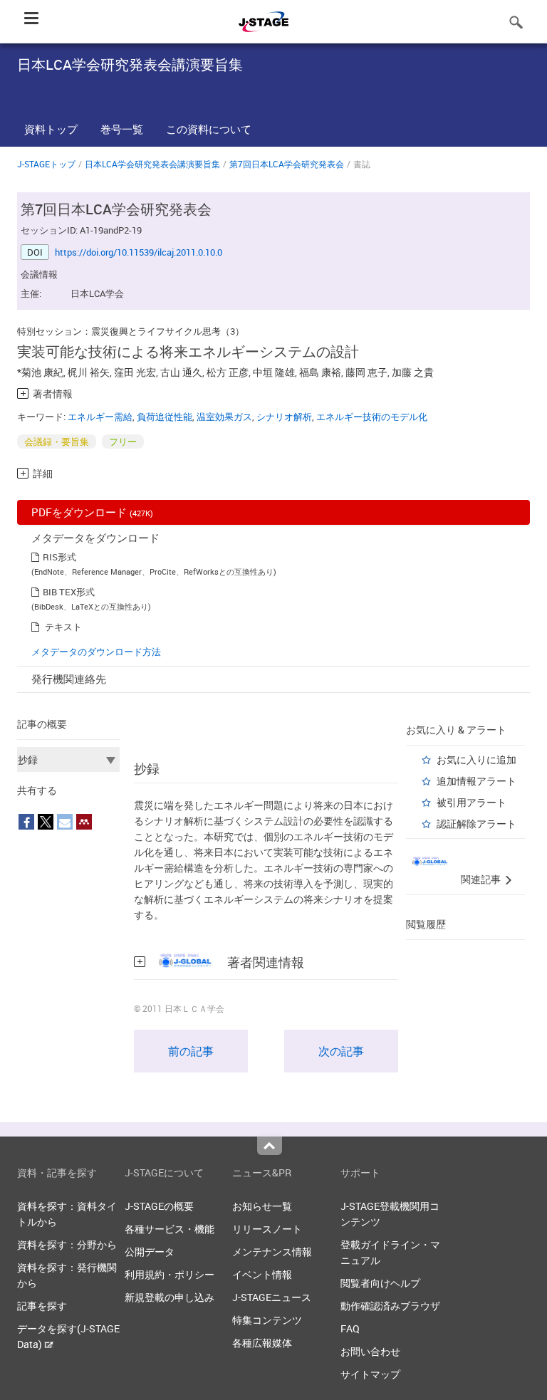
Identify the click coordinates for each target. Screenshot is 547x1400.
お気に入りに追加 (476, 759)
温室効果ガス (224, 416)
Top (269, 1146)
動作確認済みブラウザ (390, 1305)
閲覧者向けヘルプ (380, 1283)
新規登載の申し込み (169, 1297)
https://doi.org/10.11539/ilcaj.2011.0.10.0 (138, 252)
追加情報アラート (476, 781)
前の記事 (191, 1051)
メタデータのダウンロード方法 (96, 651)
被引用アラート (471, 802)
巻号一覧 (121, 129)
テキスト (63, 626)
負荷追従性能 (164, 416)
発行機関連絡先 (68, 679)
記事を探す (42, 1305)
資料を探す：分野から (67, 1244)
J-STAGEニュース (271, 1297)
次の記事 (341, 1051)
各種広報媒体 (262, 1342)
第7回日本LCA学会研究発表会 (286, 163)
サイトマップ (370, 1374)
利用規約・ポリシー (169, 1274)
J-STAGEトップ (46, 163)
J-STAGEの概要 (159, 1206)
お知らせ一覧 (262, 1206)
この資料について (208, 129)
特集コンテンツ (267, 1320)
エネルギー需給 (100, 416)
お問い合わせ (370, 1351)
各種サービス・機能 (169, 1229)
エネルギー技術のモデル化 (371, 416)
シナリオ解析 (284, 416)
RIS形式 (59, 556)
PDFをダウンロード (92, 512)
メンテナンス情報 (272, 1251)
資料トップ (51, 129)
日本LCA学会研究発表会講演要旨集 (152, 163)
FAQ (350, 1328)
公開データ (149, 1251)
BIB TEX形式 (69, 591)
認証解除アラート (476, 823)
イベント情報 (262, 1274)
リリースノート (267, 1229)
